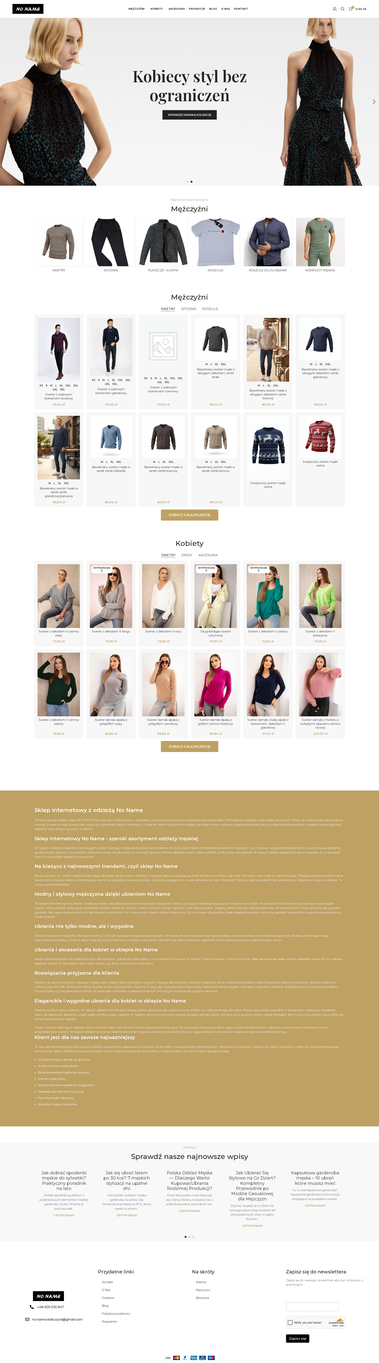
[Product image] (59, 350)
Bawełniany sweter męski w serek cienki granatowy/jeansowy (59, 492)
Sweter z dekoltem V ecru (163, 631)
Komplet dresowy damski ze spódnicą (64, 1059)
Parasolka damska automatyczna (60, 1091)
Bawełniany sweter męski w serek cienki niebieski (111, 469)
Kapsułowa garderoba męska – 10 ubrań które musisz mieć (315, 1178)
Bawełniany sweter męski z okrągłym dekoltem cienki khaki (216, 373)
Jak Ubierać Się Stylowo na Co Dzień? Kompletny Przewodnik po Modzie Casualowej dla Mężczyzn (252, 1186)
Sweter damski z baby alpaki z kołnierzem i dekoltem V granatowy (268, 723)
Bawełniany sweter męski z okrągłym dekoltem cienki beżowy (268, 394)
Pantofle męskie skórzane (56, 1098)
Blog (105, 1306)
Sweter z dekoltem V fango (111, 631)
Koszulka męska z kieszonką (57, 1104)
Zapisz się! (297, 1339)
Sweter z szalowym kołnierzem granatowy (111, 391)
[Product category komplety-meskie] (320, 246)
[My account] (335, 9)
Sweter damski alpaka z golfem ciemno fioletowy (215, 722)
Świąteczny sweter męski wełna (267, 485)
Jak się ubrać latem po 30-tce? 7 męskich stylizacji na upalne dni (126, 1180)
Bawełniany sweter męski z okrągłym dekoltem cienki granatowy (320, 373)
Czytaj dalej (64, 1215)
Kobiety (201, 1282)
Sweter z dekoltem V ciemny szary (59, 633)
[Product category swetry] (59, 246)
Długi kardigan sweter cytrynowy (216, 633)
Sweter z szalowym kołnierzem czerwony (163, 389)
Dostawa (108, 1298)
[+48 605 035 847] (32, 1307)
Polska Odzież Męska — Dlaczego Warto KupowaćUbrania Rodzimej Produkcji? (189, 1180)
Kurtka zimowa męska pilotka (58, 1066)
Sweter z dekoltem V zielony (268, 631)
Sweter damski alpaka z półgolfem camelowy (163, 722)
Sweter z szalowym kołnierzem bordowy (59, 396)
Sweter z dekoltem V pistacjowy (320, 633)
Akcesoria (202, 1298)
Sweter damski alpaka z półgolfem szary (111, 722)
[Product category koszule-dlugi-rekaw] (268, 246)
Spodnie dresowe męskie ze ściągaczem (66, 1085)
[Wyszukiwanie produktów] (343, 9)
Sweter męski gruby (52, 1079)
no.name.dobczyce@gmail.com (57, 1319)
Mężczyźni (203, 1290)
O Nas (106, 1290)
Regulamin (109, 1321)
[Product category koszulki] (215, 246)
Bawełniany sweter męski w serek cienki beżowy (216, 469)
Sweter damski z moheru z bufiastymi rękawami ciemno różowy (320, 723)
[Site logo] (27, 8)
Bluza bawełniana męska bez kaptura (63, 1072)
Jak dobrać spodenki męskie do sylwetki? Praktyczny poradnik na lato (64, 1180)
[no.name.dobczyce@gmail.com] (27, 1319)
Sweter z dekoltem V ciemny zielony (59, 722)
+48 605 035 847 (50, 1307)
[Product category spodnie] (111, 246)
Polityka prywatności (116, 1313)
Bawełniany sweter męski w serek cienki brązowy (163, 469)
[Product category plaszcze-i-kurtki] (163, 246)
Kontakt (107, 1282)
